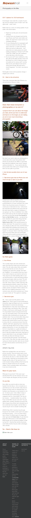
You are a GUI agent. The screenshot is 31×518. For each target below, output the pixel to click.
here (4, 476)
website (17, 516)
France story (16, 417)
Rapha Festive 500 (7, 222)
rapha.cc (5, 301)
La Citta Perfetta (10, 217)
